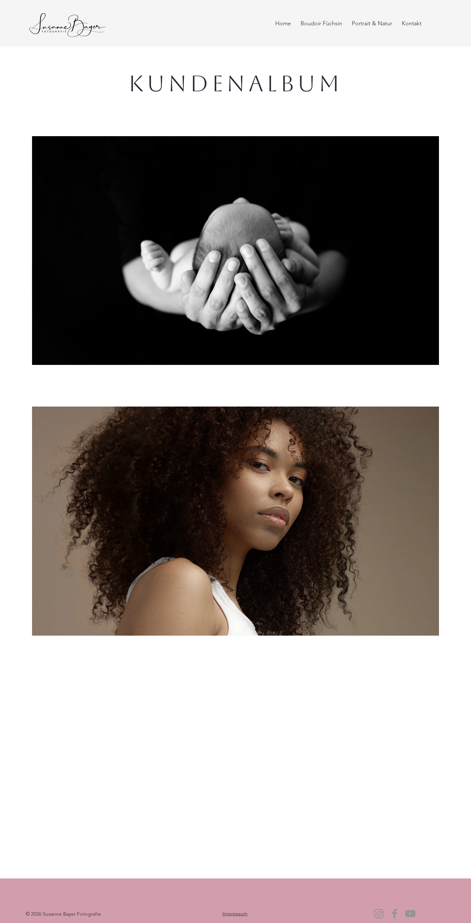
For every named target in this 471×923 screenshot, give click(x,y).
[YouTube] (410, 913)
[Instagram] (379, 913)
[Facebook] (394, 913)
